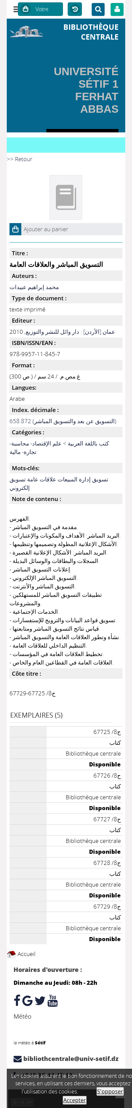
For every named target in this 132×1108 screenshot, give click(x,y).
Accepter (74, 1100)
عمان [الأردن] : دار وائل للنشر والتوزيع (70, 331)
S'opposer (110, 1091)
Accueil (26, 954)
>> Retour (19, 159)
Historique (75, 9)
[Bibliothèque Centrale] (26, 30)
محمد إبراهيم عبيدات (34, 287)
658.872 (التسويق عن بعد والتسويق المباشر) (62, 421)
